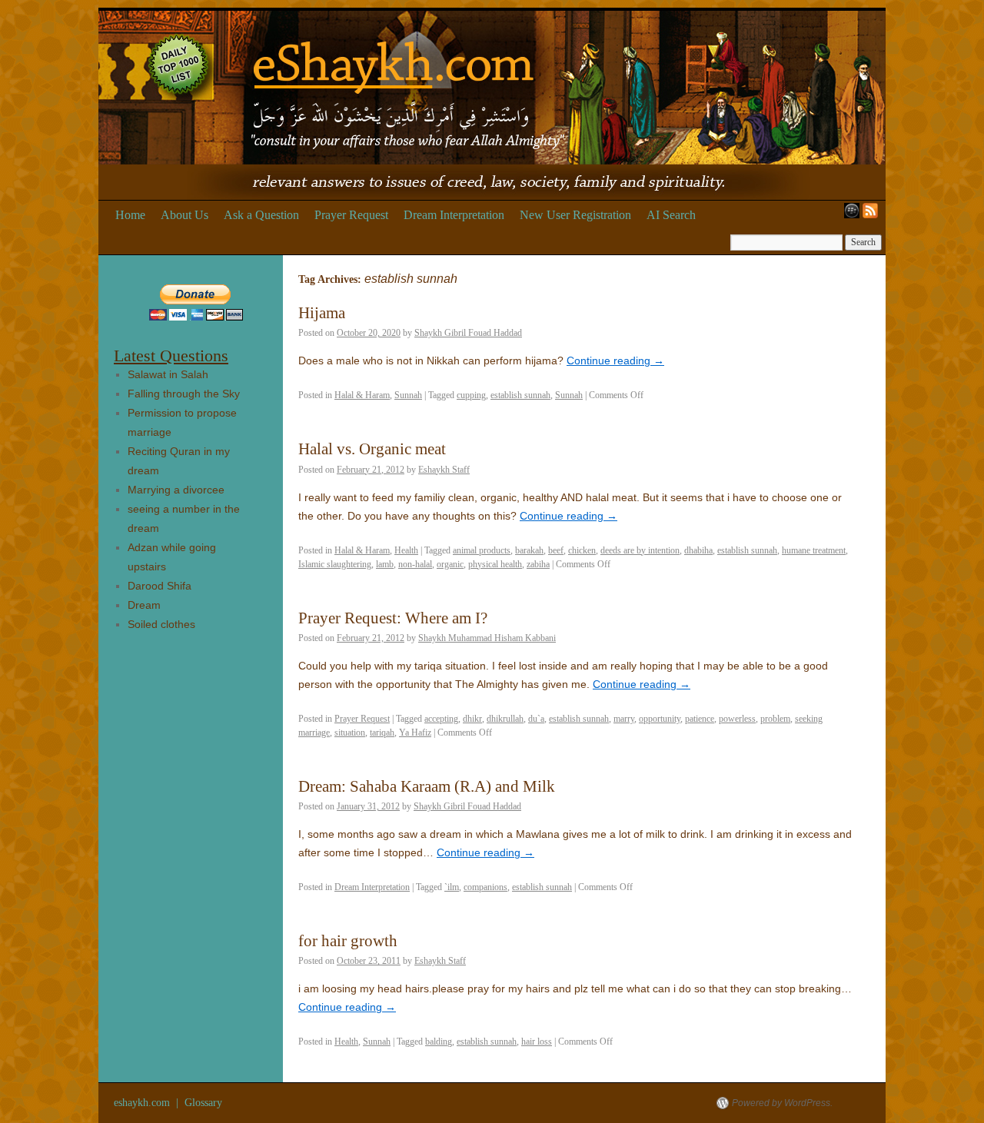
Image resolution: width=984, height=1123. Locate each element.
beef (555, 550)
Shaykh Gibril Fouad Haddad (468, 332)
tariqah (382, 732)
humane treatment (814, 550)
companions (485, 887)
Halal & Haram (362, 395)
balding (438, 1041)
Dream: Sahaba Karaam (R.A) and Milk (426, 786)
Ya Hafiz (415, 732)
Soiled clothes (161, 624)
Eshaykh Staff (444, 469)
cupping (471, 395)
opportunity (659, 718)
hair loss (536, 1041)
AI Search (671, 214)
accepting (441, 718)
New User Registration (575, 214)
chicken (582, 550)
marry (623, 718)
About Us (184, 214)
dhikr (472, 718)
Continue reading (615, 360)
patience (699, 718)
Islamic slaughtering (334, 564)
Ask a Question (261, 214)
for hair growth (347, 941)
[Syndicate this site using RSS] (873, 215)
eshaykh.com (143, 1102)
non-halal (415, 564)
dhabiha (698, 550)
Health (406, 550)
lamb (385, 564)
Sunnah (408, 395)
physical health (495, 564)
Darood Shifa (159, 586)
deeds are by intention (640, 550)
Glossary (203, 1102)
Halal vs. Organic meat (372, 449)
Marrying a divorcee (176, 489)
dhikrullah (505, 718)
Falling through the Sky (184, 393)
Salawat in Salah (168, 374)
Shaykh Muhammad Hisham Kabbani (487, 638)
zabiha (538, 564)
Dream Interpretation (454, 214)
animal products (481, 550)
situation (349, 732)
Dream (144, 605)
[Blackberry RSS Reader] (848, 215)
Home (130, 214)
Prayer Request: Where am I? (392, 618)
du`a (536, 718)
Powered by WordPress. (782, 1103)
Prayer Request (351, 214)
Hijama (321, 313)
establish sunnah (520, 395)
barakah (529, 550)
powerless (737, 718)
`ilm (451, 887)
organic (450, 564)
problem (775, 718)
